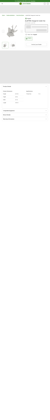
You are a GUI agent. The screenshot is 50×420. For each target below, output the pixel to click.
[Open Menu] (2, 3)
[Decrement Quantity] (27, 47)
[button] (36, 29)
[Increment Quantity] (34, 47)
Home (3, 15)
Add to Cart (25, 417)
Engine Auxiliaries (11, 15)
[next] (22, 31)
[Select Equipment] (28, 27)
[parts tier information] (26, 37)
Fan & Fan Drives (20, 15)
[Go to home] (25, 4)
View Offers (33, 1)
